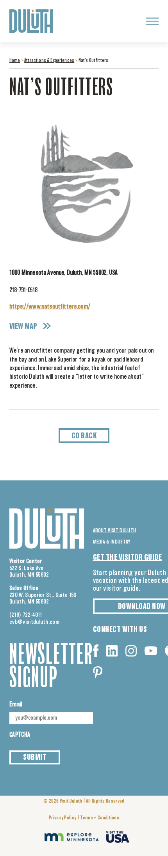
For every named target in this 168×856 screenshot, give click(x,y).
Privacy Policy (62, 818)
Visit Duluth (71, 801)
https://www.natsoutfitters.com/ (49, 307)
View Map (23, 326)
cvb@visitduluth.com (34, 622)
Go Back (84, 436)
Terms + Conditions (99, 818)
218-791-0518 (23, 290)
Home (14, 60)
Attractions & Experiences (49, 60)
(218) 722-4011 (25, 615)
